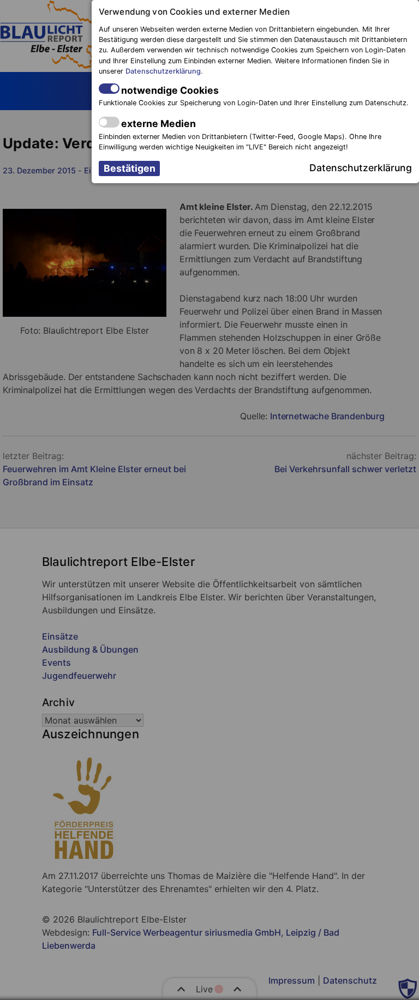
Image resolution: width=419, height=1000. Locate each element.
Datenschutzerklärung (163, 71)
